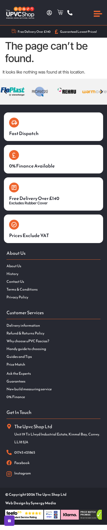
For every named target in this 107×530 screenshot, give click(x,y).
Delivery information (23, 325)
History (12, 274)
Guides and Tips (19, 356)
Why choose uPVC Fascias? (27, 341)
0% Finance (15, 397)
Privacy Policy (17, 297)
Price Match (15, 364)
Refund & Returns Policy (25, 333)
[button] (5, 92)
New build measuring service (29, 389)
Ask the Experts (18, 373)
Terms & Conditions (22, 289)
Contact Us (15, 281)
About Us (13, 266)
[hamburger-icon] (97, 15)
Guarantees (15, 381)
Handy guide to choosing (26, 349)
